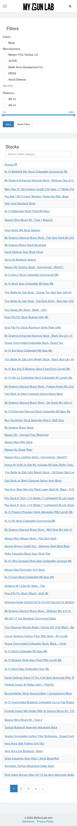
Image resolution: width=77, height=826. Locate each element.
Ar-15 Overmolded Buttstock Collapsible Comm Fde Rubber (39, 702)
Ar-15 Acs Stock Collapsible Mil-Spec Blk (28, 350)
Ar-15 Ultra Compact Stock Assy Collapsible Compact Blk (38, 561)
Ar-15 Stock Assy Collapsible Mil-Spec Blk (28, 283)
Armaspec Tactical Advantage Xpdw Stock (29, 766)
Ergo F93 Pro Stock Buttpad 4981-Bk (26, 317)
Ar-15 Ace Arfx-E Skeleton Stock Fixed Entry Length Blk (37, 369)
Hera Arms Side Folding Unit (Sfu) (24, 743)
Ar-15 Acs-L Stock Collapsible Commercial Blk (31, 275)
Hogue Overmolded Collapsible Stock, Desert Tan (33, 343)
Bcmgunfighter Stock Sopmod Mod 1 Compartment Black (38, 693)
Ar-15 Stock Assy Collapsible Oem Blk (26, 669)
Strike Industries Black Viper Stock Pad (27, 553)
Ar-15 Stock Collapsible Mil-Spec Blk (25, 651)
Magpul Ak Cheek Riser (18, 449)
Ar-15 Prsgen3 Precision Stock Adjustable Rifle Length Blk (38, 512)
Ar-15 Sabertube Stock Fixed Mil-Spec (27, 211)
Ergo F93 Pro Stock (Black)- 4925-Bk (26, 593)
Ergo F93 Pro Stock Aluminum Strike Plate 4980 (32, 327)
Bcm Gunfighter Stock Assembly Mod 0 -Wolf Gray (34, 420)
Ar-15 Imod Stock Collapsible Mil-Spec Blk (29, 577)
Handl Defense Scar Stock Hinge (23, 252)
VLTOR (12, 61)
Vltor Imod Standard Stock (20, 203)
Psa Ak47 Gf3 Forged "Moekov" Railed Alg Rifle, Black (36, 196)
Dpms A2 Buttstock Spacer (20, 259)
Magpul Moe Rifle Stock (18, 442)
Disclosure (28, 821)
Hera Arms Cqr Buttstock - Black (23, 751)
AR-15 (12, 99)
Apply (8, 124)
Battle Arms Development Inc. (26, 67)
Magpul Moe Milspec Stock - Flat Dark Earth (30, 538)
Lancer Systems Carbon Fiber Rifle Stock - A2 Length (36, 636)
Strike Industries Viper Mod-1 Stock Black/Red (31, 758)
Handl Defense (17, 79)
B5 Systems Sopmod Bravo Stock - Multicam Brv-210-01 (37, 611)
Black (11, 43)
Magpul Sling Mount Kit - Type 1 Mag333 (28, 220)
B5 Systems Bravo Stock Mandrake (25, 245)
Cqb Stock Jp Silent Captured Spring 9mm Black (32, 480)
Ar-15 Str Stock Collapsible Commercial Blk (29, 521)
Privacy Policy (45, 821)
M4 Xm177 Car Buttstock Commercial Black (30, 618)
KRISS (12, 73)
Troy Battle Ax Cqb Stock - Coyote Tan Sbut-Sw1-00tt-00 (37, 292)
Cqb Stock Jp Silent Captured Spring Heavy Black (33, 394)
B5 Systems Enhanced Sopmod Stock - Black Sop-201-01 (38, 335)
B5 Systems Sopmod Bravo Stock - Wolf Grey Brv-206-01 (38, 529)
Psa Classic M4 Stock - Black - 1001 (25, 310)
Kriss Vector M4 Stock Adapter (22, 230)
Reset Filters (23, 124)
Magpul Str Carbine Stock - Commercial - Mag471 (34, 267)
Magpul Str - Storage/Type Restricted (26, 435)
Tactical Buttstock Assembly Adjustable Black (30, 727)
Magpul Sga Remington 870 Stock (24, 570)
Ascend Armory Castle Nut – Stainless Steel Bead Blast (37, 546)
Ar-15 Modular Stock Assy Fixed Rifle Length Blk (32, 660)
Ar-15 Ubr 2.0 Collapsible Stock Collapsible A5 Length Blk (38, 377)
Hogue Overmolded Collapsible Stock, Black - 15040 (35, 643)
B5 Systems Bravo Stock (18, 427)
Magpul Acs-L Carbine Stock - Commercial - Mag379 (35, 457)
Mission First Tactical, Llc (23, 54)
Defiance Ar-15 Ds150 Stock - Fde (24, 586)
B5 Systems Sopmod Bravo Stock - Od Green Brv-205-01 (38, 402)
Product (9, 164)
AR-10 (12, 105)
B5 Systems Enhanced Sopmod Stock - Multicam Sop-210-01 (40, 180)
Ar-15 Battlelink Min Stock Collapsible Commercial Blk (35, 171)
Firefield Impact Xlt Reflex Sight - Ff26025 (29, 684)
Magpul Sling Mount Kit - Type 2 (23, 720)
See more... (8, 85)
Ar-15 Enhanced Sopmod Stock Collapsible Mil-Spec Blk (37, 411)
